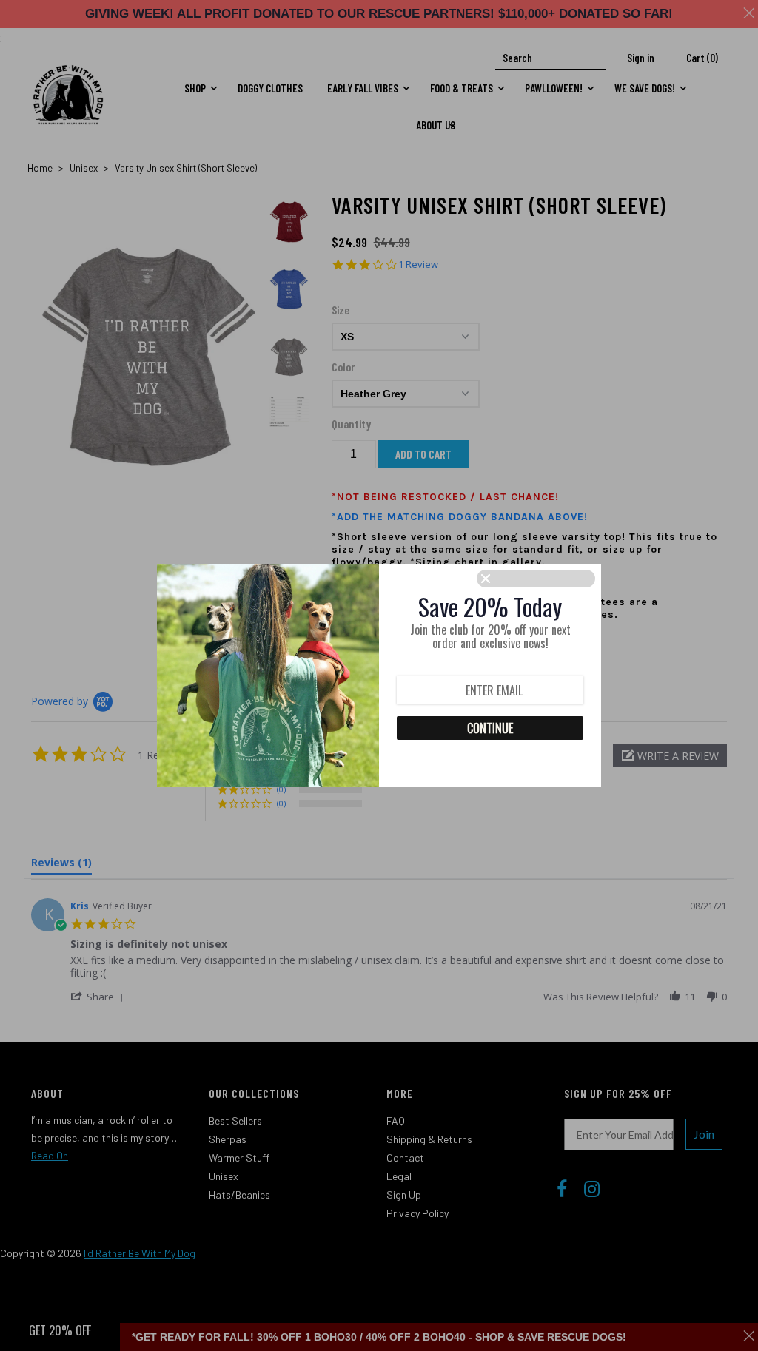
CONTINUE (490, 728)
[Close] (536, 578)
